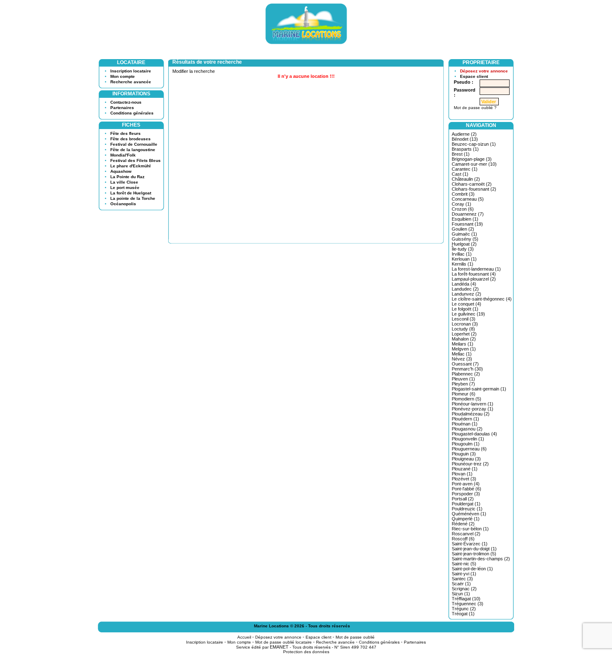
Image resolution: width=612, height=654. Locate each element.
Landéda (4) (464, 283)
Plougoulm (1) (466, 443)
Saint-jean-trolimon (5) (474, 553)
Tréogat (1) (463, 613)
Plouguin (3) (464, 453)
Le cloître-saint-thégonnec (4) (482, 298)
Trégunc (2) (464, 608)
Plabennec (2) (466, 373)
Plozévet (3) (464, 478)
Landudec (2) (465, 288)
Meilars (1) (462, 343)
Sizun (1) (461, 593)
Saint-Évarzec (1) (470, 543)
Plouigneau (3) (466, 458)
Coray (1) (461, 203)
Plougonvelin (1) (468, 438)
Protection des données (306, 651)
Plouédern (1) (465, 418)
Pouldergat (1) (466, 503)
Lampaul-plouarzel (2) (474, 278)
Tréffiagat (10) (466, 598)
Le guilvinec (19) (468, 313)
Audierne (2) (464, 134)
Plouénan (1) (465, 423)
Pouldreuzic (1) (467, 508)
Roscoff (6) (463, 538)
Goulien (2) (463, 228)
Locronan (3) (465, 323)
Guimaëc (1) (464, 233)
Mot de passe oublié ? (475, 107)
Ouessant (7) (465, 363)
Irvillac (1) (462, 253)
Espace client (474, 76)
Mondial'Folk (123, 155)
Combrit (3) (463, 193)
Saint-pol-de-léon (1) (472, 568)
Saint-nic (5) (464, 563)
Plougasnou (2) (467, 428)
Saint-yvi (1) (464, 573)
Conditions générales (132, 113)
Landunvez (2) (466, 293)
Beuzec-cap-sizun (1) (474, 144)
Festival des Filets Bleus (135, 160)
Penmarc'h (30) (467, 368)
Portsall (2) (463, 498)
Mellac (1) (462, 353)
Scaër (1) (461, 583)
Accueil (244, 637)
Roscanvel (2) (466, 533)
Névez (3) (462, 358)
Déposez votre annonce (484, 71)
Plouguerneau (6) (469, 448)
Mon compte (122, 76)
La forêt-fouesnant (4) (474, 273)
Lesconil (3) (463, 318)
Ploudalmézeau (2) (471, 413)
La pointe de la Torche (132, 198)
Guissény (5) (465, 238)
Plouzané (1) (465, 468)
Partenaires (122, 107)
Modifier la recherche (193, 71)
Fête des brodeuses (130, 139)
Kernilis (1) (462, 263)
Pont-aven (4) (466, 483)
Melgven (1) (464, 348)
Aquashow (121, 171)
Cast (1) (460, 174)
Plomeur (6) (463, 393)
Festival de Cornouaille (133, 144)
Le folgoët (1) (465, 308)
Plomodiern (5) (466, 398)
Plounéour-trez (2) (470, 463)
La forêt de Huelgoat (130, 193)
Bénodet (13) (465, 139)
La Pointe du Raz (127, 176)
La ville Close (124, 182)
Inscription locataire (130, 71)
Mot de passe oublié (355, 637)
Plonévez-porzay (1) (472, 408)
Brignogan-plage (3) (472, 159)
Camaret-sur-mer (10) (474, 164)
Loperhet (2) (464, 333)
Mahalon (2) (464, 338)
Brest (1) (461, 154)
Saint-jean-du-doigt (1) (474, 548)
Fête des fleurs (125, 133)
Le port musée (124, 187)
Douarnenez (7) (468, 213)
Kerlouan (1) (464, 258)
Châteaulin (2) (466, 179)
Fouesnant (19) (467, 223)
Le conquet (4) (466, 303)
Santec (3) (462, 578)
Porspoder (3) (466, 493)
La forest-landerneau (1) (476, 268)
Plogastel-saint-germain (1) (479, 388)
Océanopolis (123, 203)
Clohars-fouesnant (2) (474, 189)
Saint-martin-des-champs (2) (481, 558)
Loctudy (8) (463, 328)
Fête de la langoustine (132, 149)
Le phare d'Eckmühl (130, 166)
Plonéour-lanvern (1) (472, 403)
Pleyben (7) (463, 383)
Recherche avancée (130, 82)
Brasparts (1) (465, 149)
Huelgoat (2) (464, 243)
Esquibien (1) (465, 218)
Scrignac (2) (464, 588)
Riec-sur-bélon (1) (470, 528)
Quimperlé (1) (466, 518)
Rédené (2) (463, 523)
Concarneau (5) (468, 198)
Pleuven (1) (463, 378)
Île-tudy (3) (463, 248)
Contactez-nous (126, 102)
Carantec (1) (465, 169)
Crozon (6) (463, 208)
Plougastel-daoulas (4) (474, 433)
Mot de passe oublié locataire (283, 642)
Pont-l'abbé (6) (466, 488)
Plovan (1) (462, 473)
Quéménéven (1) (469, 513)
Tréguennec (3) (467, 603)
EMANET (279, 646)
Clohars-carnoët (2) (472, 184)
